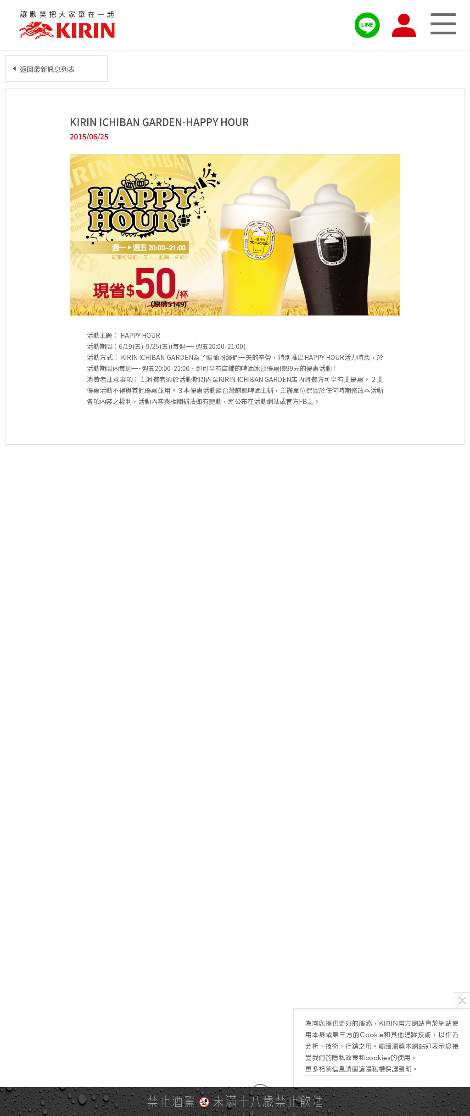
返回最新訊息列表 (47, 69)
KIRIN (67, 25)
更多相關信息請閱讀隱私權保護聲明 (358, 1069)
